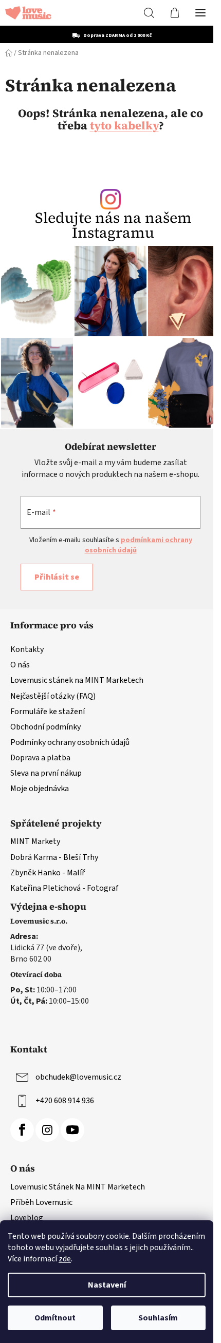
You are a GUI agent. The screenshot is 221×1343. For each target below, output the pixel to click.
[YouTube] (72, 1130)
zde (65, 1258)
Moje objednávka (39, 788)
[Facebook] (22, 1130)
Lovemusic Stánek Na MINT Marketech (77, 1187)
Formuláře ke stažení (47, 711)
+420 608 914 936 (64, 1100)
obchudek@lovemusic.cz (78, 1077)
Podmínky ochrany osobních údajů (70, 742)
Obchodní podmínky (45, 727)
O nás (20, 664)
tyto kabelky (124, 125)
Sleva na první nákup (46, 773)
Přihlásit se (56, 577)
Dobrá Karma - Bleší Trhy (54, 857)
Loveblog (26, 1217)
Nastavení (107, 1285)
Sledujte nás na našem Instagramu (113, 225)
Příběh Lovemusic (41, 1202)
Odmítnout (55, 1317)
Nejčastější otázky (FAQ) (53, 696)
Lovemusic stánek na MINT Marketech (76, 680)
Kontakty (27, 649)
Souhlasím (158, 1317)
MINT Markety (35, 841)
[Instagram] (47, 1130)
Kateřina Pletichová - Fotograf (64, 888)
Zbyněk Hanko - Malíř (47, 872)
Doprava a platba (40, 757)
